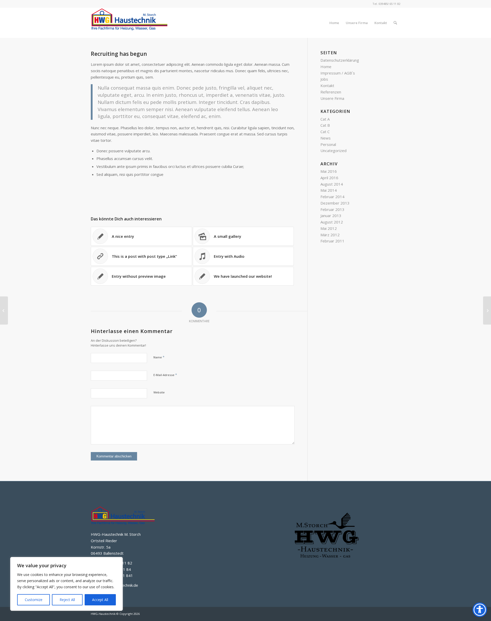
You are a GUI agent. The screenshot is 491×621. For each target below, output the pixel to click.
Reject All (67, 599)
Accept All (100, 599)
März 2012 (330, 234)
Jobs (324, 79)
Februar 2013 (332, 209)
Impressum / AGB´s (337, 73)
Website (159, 392)
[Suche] (395, 23)
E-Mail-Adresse (165, 374)
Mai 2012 (328, 228)
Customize (33, 599)
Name (158, 357)
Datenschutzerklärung (339, 60)
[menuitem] (334, 23)
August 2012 (331, 221)
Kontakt (327, 85)
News (325, 138)
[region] (66, 584)
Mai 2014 (328, 190)
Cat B (325, 125)
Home (325, 66)
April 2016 (329, 177)
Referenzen (330, 91)
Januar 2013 (330, 215)
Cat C (325, 131)
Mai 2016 (328, 171)
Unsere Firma (332, 98)
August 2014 (331, 184)
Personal (328, 144)
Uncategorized (333, 150)
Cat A (325, 119)
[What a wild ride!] (4, 310)
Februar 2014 (332, 196)
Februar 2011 (332, 240)
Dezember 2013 (335, 203)
